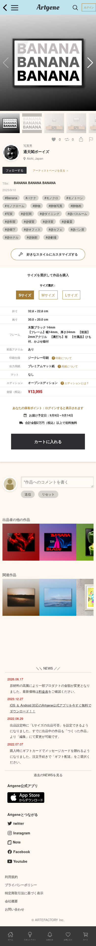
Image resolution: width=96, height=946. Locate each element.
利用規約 (11, 876)
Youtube (20, 861)
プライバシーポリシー (21, 884)
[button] (90, 62)
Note (17, 842)
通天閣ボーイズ (36, 151)
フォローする (14, 170)
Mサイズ (48, 294)
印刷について (64, 358)
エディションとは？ (76, 383)
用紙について (70, 366)
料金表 (43, 691)
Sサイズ (25, 294)
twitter (18, 823)
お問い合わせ (14, 909)
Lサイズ (71, 294)
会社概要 (11, 901)
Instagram (21, 832)
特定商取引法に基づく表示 (24, 893)
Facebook (21, 851)
